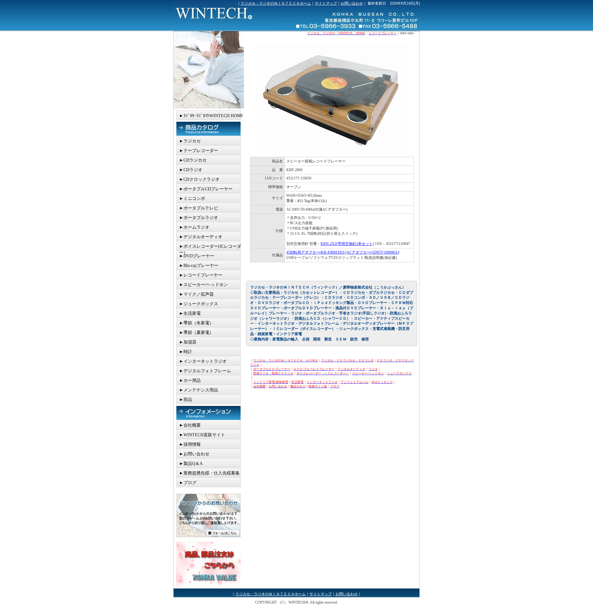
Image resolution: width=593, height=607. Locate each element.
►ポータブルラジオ (198, 217)
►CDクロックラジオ (199, 179)
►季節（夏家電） (196, 332)
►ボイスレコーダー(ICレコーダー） (210, 247)
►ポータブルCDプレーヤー (206, 189)
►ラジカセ (190, 141)
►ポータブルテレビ (198, 208)
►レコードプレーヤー (200, 275)
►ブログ (187, 482)
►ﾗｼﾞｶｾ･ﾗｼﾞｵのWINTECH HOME (211, 115)
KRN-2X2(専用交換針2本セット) (347, 244)
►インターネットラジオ (203, 361)
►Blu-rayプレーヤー (198, 265)
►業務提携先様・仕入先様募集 (209, 473)
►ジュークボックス (198, 303)
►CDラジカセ (193, 160)
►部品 (185, 399)
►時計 (185, 351)
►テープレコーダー (198, 150)
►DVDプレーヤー (196, 256)
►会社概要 (190, 425)
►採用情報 (190, 444)
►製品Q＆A (191, 463)
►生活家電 (190, 313)
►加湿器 (187, 342)
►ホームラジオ (194, 227)
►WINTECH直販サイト (202, 434)
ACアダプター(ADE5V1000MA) (373, 252)
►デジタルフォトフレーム (205, 371)
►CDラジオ (190, 169)
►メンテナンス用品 (198, 390)
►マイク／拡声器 (196, 294)
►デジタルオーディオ (200, 236)
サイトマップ (326, 3)
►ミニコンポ (192, 198)
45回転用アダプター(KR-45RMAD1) (316, 252)
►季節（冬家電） (196, 323)
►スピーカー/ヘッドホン (203, 284)
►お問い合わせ (194, 454)
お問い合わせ (352, 3)
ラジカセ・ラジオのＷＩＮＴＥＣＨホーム (276, 3)
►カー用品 (190, 380)
